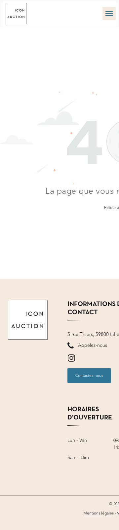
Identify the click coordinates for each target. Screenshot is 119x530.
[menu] (109, 13)
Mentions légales (98, 513)
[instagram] (71, 359)
